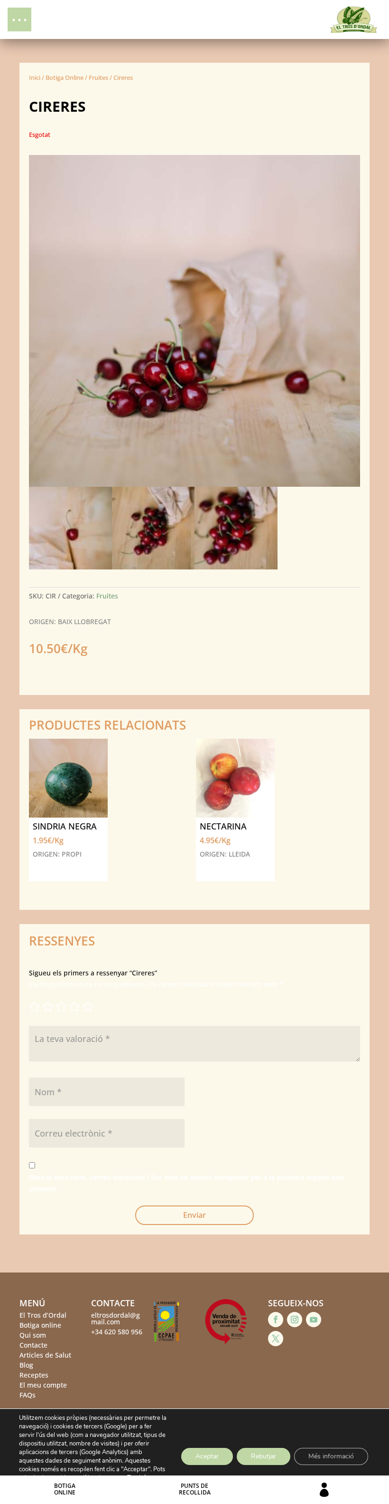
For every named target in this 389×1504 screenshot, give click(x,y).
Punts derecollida (195, 1489)
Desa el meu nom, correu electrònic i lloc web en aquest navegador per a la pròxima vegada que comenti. (186, 1183)
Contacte (33, 1345)
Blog (26, 1364)
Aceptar (207, 1456)
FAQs (27, 1394)
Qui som (32, 1335)
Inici (34, 77)
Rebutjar (263, 1456)
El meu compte (43, 1384)
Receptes (33, 1374)
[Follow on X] (275, 1338)
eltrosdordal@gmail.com (115, 1318)
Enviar (194, 1215)
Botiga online (40, 1325)
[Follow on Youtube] (313, 1319)
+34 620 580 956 (116, 1331)
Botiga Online (64, 77)
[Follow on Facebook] (275, 1319)
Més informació (331, 1456)
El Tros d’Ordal (42, 1315)
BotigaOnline (64, 1489)
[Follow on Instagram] (294, 1319)
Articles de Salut (45, 1354)
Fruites (98, 77)
